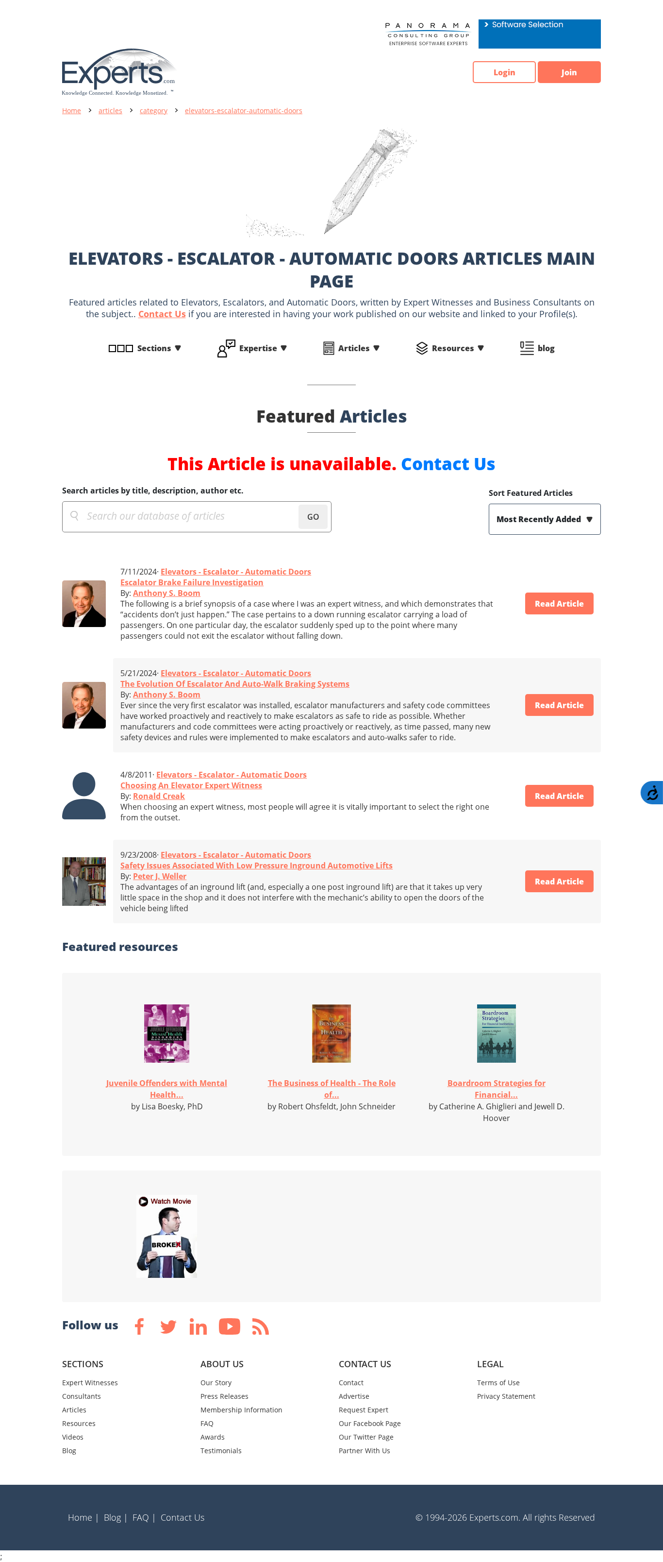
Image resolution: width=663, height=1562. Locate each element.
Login (504, 72)
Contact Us (162, 314)
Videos (72, 1437)
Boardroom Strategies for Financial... (497, 1089)
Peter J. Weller (159, 876)
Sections (154, 348)
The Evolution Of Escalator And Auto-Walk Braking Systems (234, 684)
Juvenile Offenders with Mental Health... (166, 1089)
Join (569, 72)
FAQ (207, 1423)
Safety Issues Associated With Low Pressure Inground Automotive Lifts (256, 865)
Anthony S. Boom (166, 593)
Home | (83, 1517)
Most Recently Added (540, 519)
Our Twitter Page (366, 1437)
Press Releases (224, 1396)
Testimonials (221, 1450)
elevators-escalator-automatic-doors (243, 110)
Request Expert (363, 1409)
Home (71, 110)
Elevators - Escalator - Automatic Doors (236, 571)
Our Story (216, 1382)
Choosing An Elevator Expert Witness (191, 785)
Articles (354, 348)
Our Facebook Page (370, 1423)
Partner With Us (364, 1450)
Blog (69, 1450)
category (153, 110)
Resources (453, 348)
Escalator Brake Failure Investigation (192, 582)
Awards (212, 1437)
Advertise (354, 1396)
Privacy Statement (506, 1396)
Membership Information (241, 1409)
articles (110, 110)
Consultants (81, 1396)
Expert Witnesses (90, 1382)
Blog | (116, 1517)
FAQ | (144, 1517)
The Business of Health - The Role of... (332, 1089)
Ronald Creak (159, 796)
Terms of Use (498, 1382)
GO (313, 516)
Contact (351, 1382)
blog (546, 348)
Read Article (559, 603)
